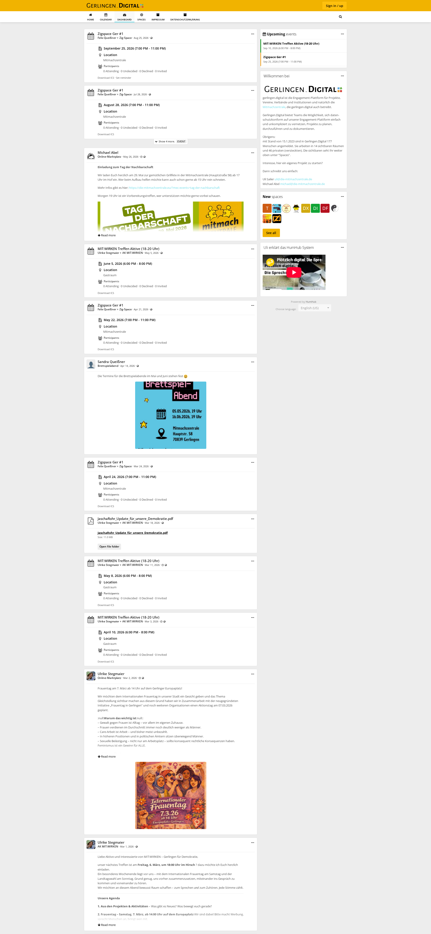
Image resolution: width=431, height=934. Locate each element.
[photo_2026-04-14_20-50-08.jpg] (170, 384)
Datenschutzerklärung (185, 19)
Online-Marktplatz (110, 157)
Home (90, 19)
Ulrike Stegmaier (108, 253)
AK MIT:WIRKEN (132, 253)
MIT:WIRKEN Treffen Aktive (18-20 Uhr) (128, 248)
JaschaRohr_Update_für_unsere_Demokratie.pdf (135, 518)
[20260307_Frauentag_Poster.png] (170, 764)
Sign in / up (334, 6)
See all (271, 233)
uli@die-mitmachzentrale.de (293, 179)
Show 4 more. (171, 141)
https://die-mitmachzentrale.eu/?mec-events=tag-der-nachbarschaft (174, 188)
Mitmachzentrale (274, 107)
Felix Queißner (107, 38)
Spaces (141, 19)
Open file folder (109, 546)
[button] (253, 34)
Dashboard (124, 19)
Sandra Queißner (111, 361)
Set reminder (123, 77)
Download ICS (106, 77)
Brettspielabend (108, 366)
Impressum (158, 19)
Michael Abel (108, 152)
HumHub (311, 301)
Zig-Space (125, 38)
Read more (108, 235)
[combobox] (315, 308)
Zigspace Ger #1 (110, 33)
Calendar (106, 19)
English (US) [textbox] (310, 308)
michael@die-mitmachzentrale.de (302, 184)
